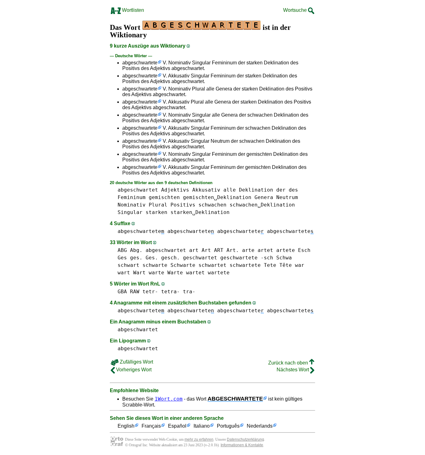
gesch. (170, 258)
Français (151, 426)
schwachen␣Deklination (262, 205)
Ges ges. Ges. (138, 258)
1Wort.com (169, 399)
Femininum (132, 197)
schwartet (212, 265)
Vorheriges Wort (133, 369)
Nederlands (260, 426)
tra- (189, 292)
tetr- (150, 292)
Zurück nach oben (288, 362)
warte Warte (166, 273)
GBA (122, 292)
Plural (158, 205)
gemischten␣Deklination (217, 197)
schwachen (212, 205)
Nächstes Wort (293, 369)
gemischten (164, 197)
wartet (195, 273)
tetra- (170, 292)
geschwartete (239, 258)
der (281, 190)
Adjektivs (175, 190)
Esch (304, 250)
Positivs (182, 205)
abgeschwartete (139, 62)
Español (177, 426)
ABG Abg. (130, 250)
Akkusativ (206, 190)
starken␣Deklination (200, 212)
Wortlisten (132, 10)
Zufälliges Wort (136, 361)
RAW (134, 292)
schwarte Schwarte (168, 265)
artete (285, 250)
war (299, 265)
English (126, 426)
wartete (219, 273)
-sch (267, 258)
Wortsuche (295, 10)
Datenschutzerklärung (245, 439)
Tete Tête (278, 265)
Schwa (284, 258)
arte (248, 250)
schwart (128, 265)
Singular (130, 212)
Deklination (256, 190)
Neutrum (287, 197)
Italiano (202, 426)
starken (156, 212)
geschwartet (200, 258)
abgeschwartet (138, 190)
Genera (264, 197)
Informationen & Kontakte (242, 445)
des (293, 190)
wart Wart (132, 273)
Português (228, 426)
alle (229, 190)
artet (265, 250)
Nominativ (132, 205)
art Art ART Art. (214, 250)
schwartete (245, 265)
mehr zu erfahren (198, 439)
